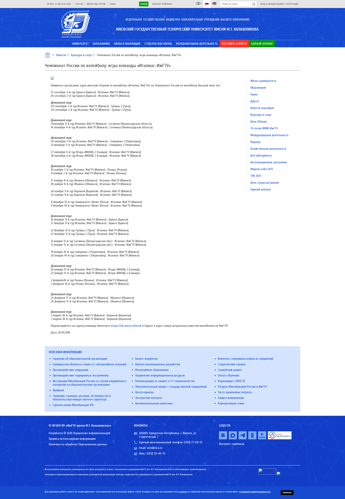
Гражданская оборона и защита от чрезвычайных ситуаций (89, 364)
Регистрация (292, 4)
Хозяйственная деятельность (268, 148)
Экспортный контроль (148, 398)
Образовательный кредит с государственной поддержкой (171, 386)
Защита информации (231, 398)
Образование (258, 87)
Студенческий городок (232, 364)
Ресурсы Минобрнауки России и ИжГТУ (242, 386)
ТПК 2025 (255, 176)
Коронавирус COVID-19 (231, 381)
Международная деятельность (269, 135)
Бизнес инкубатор (146, 358)
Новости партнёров (262, 108)
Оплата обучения (228, 375)
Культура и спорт (81, 55)
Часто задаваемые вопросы (235, 392)
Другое (254, 101)
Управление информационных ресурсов (160, 375)
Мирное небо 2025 (261, 169)
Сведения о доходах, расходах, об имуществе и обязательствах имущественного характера (82, 397)
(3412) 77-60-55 (193, 442)
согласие (183, 491)
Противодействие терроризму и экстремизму (80, 375)
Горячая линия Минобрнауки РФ (73, 405)
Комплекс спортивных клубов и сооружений (245, 358)
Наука (254, 94)
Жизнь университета (263, 81)
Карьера (255, 142)
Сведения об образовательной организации (80, 358)
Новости (61, 55)
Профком (58, 390)
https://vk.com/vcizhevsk (126, 326)
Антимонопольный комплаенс (154, 403)
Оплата (143, 4)
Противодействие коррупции (70, 370)
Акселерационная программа (268, 162)
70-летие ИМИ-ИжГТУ (264, 128)
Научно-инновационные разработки (157, 364)
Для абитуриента (261, 155)
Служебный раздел (230, 370)
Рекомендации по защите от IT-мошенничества (165, 381)
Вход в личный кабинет (272, 4)
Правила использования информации (72, 439)
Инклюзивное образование (152, 370)
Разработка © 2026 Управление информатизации (79, 433)
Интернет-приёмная (162, 4)
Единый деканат (260, 189)
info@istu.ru (154, 448)
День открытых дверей (264, 182)
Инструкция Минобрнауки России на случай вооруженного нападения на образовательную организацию (89, 382)
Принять (287, 492)
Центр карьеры (144, 392)
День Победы (258, 121)
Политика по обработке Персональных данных (78, 444)
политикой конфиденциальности (254, 491)
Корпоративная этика (231, 403)
